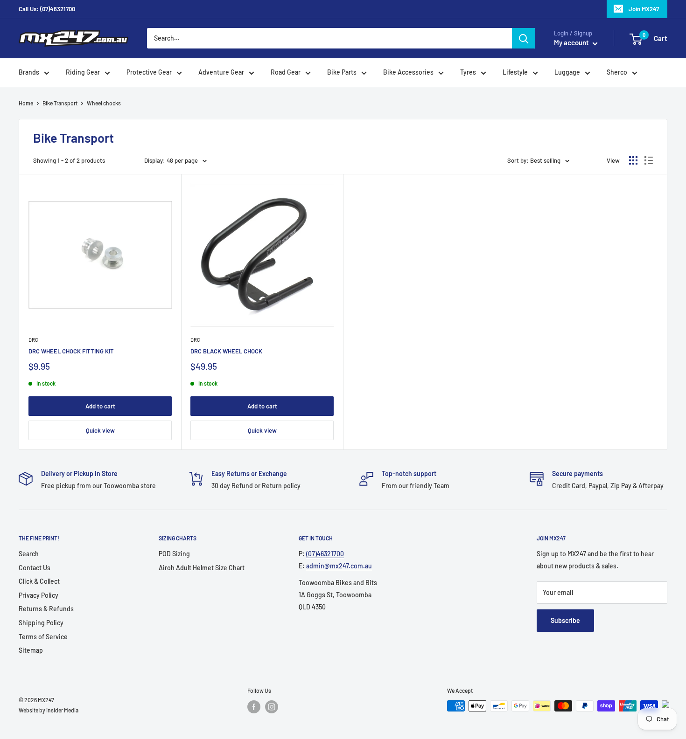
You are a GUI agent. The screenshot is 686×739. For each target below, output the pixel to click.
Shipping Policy (41, 623)
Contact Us (34, 568)
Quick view (100, 430)
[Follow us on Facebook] (253, 706)
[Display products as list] (648, 160)
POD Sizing (174, 554)
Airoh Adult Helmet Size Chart (202, 568)
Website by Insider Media (48, 710)
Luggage (567, 72)
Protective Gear (149, 72)
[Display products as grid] (633, 160)
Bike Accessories (408, 72)
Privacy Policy (38, 595)
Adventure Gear (221, 72)
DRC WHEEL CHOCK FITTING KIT (71, 351)
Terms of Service (43, 637)
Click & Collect (39, 581)
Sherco (617, 72)
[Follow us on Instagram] (271, 706)
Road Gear (286, 72)
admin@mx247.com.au (339, 566)
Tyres (468, 72)
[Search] (523, 38)
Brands (29, 72)
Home (26, 103)
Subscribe (565, 620)
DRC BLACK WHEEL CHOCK (226, 351)
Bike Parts (342, 72)
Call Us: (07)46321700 (47, 9)
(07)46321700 (325, 554)
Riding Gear (83, 72)
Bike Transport (59, 103)
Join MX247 (644, 9)
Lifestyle (515, 72)
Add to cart (100, 406)
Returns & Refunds (46, 609)
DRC (33, 340)
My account (572, 43)
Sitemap (31, 650)
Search (29, 554)
